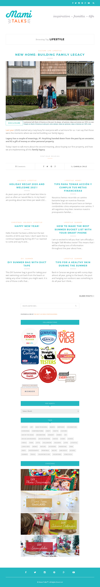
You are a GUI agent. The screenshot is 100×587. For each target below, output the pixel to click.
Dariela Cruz (80, 166)
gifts (38, 442)
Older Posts (86, 296)
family (24, 442)
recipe (54, 450)
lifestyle (57, 51)
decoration (40, 435)
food (31, 442)
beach (52, 427)
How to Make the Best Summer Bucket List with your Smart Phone (73, 229)
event (63, 438)
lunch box (26, 446)
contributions (37, 431)
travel (32, 454)
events (70, 438)
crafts (55, 431)
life (49, 51)
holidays (21, 180)
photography (34, 450)
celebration (72, 427)
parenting (63, 446)
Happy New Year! (27, 226)
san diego (63, 450)
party (24, 450)
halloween (47, 442)
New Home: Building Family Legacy (50, 55)
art (31, 427)
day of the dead (28, 435)
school (72, 450)
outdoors (52, 446)
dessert (51, 435)
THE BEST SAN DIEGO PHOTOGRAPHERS (45, 314)
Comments (20, 166)
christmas (16, 222)
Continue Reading (50, 156)
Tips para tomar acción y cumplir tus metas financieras (73, 187)
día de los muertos (29, 438)
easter (55, 438)
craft (48, 431)
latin (66, 442)
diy (66, 435)
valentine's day (44, 454)
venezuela (68, 454)
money (78, 180)
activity (24, 427)
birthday (61, 427)
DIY (22, 258)
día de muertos (44, 438)
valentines (57, 454)
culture (42, 51)
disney (59, 435)
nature (43, 446)
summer (25, 454)
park (71, 446)
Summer (78, 222)
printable (45, 450)
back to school (41, 427)
